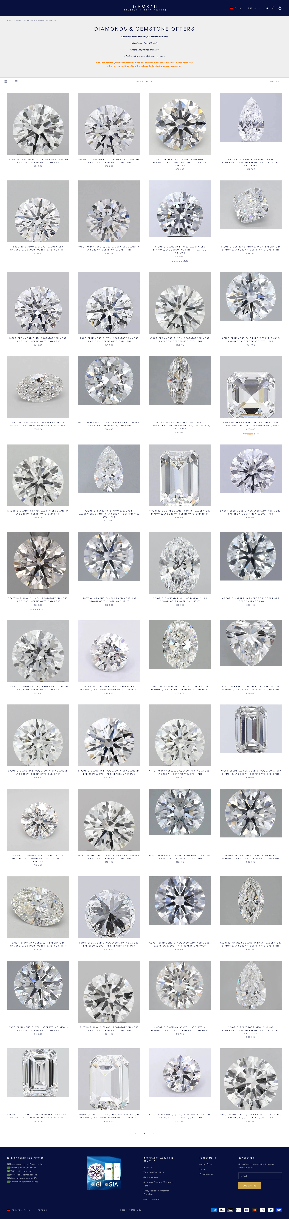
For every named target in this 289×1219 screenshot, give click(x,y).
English (252, 8)
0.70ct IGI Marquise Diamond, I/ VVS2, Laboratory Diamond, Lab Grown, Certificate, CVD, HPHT (180, 425)
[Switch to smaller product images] (11, 82)
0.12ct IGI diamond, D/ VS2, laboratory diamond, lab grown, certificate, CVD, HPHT (109, 248)
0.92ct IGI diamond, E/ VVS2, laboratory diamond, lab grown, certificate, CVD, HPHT (251, 856)
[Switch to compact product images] (16, 82)
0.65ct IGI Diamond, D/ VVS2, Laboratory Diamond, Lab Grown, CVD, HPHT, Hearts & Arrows (38, 858)
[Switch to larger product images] (6, 82)
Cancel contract (206, 1174)
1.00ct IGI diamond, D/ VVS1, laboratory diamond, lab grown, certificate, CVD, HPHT (38, 248)
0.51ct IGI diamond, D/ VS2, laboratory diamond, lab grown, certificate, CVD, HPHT (109, 424)
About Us (147, 1167)
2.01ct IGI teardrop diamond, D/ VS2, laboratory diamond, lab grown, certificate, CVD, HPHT (251, 1030)
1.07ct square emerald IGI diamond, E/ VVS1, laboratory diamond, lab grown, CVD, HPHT (250, 424)
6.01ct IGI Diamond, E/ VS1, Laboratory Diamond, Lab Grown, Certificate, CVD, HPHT (251, 1116)
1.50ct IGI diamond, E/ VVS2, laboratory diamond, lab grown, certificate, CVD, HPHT (109, 688)
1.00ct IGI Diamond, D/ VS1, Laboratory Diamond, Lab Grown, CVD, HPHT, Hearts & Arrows (180, 944)
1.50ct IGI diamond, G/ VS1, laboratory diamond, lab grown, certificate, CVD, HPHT (109, 339)
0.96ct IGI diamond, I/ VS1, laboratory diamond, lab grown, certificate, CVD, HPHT (38, 599)
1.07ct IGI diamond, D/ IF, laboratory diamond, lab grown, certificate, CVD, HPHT (38, 339)
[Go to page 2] (153, 1133)
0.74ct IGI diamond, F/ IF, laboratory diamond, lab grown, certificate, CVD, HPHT (251, 339)
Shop (18, 20)
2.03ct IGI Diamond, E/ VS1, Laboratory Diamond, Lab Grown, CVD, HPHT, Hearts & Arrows (109, 772)
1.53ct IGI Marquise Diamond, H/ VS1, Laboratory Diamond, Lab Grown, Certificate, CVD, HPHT (251, 944)
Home (10, 20)
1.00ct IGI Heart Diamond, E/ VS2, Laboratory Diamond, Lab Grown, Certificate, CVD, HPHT (251, 688)
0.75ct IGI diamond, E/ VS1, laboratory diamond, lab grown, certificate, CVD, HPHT (38, 772)
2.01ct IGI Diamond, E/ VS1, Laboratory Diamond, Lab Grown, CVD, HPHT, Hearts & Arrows (109, 944)
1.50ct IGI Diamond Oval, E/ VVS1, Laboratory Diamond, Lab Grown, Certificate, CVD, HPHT (180, 688)
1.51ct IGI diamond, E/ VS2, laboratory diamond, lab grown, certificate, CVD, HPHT (109, 1028)
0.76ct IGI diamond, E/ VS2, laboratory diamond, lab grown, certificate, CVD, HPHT (109, 856)
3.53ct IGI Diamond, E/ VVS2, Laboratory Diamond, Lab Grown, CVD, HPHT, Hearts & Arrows (180, 250)
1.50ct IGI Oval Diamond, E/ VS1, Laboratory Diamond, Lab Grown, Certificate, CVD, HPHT (38, 424)
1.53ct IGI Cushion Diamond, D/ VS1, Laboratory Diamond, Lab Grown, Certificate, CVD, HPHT (251, 248)
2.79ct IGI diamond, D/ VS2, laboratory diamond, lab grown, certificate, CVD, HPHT (38, 1028)
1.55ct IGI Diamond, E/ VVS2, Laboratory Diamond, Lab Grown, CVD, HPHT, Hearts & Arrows (180, 162)
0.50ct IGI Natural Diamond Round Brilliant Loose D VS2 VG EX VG (250, 599)
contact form (205, 1164)
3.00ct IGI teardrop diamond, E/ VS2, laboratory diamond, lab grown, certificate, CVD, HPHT (251, 162)
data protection (150, 1177)
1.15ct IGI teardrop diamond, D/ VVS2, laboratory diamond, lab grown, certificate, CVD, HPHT (109, 514)
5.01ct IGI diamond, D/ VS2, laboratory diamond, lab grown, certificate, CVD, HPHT (180, 1116)
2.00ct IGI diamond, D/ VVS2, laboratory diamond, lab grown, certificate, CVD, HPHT (180, 1028)
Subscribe (250, 1186)
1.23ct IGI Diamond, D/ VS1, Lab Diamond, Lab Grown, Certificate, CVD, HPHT (109, 599)
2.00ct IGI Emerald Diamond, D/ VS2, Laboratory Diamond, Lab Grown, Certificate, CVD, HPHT (38, 1116)
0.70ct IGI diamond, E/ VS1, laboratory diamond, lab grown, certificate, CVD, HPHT (180, 339)
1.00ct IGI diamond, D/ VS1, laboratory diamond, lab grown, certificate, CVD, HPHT (38, 160)
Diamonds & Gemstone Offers (40, 20)
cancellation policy (151, 1199)
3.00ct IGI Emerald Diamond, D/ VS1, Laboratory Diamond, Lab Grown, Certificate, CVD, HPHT (179, 512)
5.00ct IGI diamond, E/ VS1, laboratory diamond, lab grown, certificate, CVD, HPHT (109, 160)
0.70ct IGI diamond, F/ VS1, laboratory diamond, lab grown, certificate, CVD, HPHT (38, 688)
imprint (202, 1169)
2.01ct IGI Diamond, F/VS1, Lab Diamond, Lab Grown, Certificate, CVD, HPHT (180, 599)
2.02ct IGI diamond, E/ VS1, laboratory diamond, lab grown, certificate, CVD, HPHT (250, 512)
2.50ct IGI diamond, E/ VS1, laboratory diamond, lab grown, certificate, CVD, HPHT (38, 512)
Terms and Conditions (153, 1172)
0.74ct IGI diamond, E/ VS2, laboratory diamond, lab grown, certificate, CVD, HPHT (180, 772)
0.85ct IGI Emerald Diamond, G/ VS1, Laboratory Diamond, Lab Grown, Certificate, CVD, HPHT (251, 772)
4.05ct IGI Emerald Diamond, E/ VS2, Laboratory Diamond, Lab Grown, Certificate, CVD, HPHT (109, 1116)
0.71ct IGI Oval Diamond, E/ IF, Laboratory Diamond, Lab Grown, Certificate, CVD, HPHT (38, 944)
